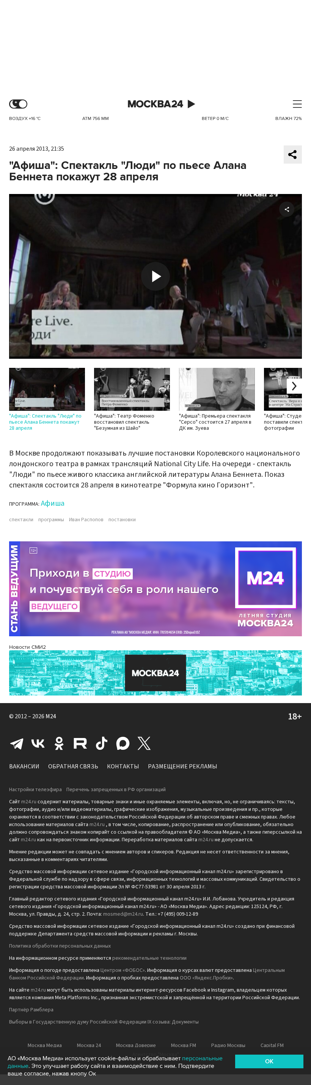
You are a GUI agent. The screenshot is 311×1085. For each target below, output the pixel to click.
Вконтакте (38, 743)
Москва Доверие (136, 1045)
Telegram (16, 743)
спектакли (21, 519)
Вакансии (24, 766)
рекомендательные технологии (149, 958)
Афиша (52, 503)
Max (122, 743)
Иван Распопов (86, 519)
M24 (51, 716)
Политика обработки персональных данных (60, 946)
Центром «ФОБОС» (123, 970)
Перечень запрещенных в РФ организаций (116, 789)
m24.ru (28, 802)
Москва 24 (155, 104)
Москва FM (183, 1045)
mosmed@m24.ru (123, 914)
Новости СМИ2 (27, 647)
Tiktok (101, 743)
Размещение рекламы (182, 766)
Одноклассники (59, 743)
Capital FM (272, 1045)
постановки (122, 519)
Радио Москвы (228, 1045)
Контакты (123, 766)
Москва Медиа (45, 1045)
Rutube (80, 743)
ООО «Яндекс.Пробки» (206, 978)
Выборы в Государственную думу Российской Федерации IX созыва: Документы (104, 1022)
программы (51, 519)
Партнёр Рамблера (31, 1010)
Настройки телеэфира (35, 789)
